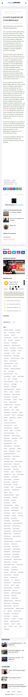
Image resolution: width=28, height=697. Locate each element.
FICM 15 (11, 430)
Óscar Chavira (7, 435)
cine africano (15, 616)
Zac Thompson (7, 616)
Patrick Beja (6, 595)
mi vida (13, 353)
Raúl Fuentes (6, 466)
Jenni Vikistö (13, 572)
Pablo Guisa (6, 592)
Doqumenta (17, 404)
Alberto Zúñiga (7, 525)
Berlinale (6, 417)
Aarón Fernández (15, 520)
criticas (14, 180)
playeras (19, 623)
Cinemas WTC (18, 541)
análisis (17, 409)
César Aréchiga (7, 546)
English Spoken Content (9, 389)
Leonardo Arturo (7, 582)
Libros (12, 487)
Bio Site (13, 691)
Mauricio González (8, 464)
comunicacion (7, 458)
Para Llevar (15, 337)
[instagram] (18, 252)
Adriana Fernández (16, 394)
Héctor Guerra (12, 448)
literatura (14, 515)
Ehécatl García (7, 551)
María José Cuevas (8, 587)
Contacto (19, 691)
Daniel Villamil (7, 482)
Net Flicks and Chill (16, 345)
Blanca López (7, 438)
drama (21, 337)
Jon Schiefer (15, 574)
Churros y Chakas (7, 479)
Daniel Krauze (16, 479)
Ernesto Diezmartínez (8, 381)
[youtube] (9, 252)
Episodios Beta (16, 554)
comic (15, 425)
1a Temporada (7, 415)
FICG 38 (19, 417)
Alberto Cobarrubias (18, 523)
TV (17, 433)
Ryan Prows (15, 605)
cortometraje (12, 348)
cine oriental (17, 430)
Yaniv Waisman (15, 613)
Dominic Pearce (7, 549)
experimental (7, 409)
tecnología (14, 378)
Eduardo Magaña (16, 549)
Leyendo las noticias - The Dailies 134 (15, 658)
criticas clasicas (13, 360)
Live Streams (18, 329)
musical (18, 451)
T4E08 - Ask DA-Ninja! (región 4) (16, 671)
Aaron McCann (7, 520)
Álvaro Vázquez (20, 474)
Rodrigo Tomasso (7, 605)
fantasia (15, 399)
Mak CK (12, 585)
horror (9, 378)
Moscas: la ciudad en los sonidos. (17, 219)
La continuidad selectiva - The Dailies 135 (17, 644)
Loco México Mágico (15, 212)
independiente (7, 412)
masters (5, 360)
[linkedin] (23, 252)
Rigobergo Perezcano (8, 600)
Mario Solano (14, 438)
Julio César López (14, 577)
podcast (13, 335)
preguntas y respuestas (16, 368)
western (14, 458)
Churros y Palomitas (18, 694)
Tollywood (9, 611)
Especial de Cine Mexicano (9, 182)
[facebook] (5, 252)
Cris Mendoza (14, 342)
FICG (5, 340)
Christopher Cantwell (8, 538)
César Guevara (15, 546)
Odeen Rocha (17, 464)
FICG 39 (5, 420)
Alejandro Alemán (13, 402)
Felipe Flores (15, 482)
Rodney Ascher (16, 603)
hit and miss (20, 348)
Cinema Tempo (7, 497)
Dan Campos (6, 23)
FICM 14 (5, 402)
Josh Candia (6, 507)
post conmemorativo (8, 373)
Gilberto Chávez (7, 562)
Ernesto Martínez (15, 556)
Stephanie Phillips (20, 608)
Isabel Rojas (6, 569)
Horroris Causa (20, 564)
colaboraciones (7, 474)
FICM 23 (14, 502)
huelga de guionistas (14, 621)
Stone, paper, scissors (14, 677)
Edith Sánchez (7, 397)
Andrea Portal (7, 476)
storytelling (6, 518)
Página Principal (7, 11)
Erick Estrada (7, 556)
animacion (6, 350)
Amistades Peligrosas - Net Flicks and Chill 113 (16, 651)
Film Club (16, 484)
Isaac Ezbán (14, 567)
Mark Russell (16, 469)
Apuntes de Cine (7, 528)
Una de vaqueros (7, 399)
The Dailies (6, 358)
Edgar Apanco (13, 417)
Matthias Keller (7, 590)
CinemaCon (14, 412)
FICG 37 (5, 448)
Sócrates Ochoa (16, 456)
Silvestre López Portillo (9, 608)
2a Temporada (20, 415)
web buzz (15, 366)
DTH (20, 466)
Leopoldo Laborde (16, 582)
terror (16, 626)
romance (6, 430)
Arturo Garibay (16, 528)
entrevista (17, 391)
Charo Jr (17, 495)
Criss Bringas (14, 466)
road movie (20, 515)
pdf (16, 183)
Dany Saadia (15, 397)
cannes (15, 440)
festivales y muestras (8, 183)
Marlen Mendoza (14, 510)
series (14, 474)
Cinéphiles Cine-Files (8, 404)
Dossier (5, 407)
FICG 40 (20, 412)
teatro (5, 626)
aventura (11, 391)
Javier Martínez (14, 569)
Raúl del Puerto (15, 598)
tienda (20, 626)
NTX (5, 378)
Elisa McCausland (16, 551)
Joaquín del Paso (7, 574)
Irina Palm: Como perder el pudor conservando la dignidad (17, 685)
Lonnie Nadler (18, 487)
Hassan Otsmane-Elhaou (9, 564)
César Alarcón (14, 543)
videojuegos (6, 629)
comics (19, 350)
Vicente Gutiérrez (17, 611)
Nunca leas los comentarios (10, 422)
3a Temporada (7, 394)
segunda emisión (18, 58)
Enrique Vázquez (7, 469)
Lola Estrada (6, 510)
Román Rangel (16, 355)
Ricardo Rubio (7, 489)
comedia (6, 348)
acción (20, 438)
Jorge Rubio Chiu (7, 355)
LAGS (22, 507)
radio (15, 443)
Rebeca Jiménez (7, 456)
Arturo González (7, 531)
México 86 (13, 225)
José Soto (6, 577)
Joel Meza (17, 505)
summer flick (7, 353)
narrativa (13, 623)
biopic (12, 471)
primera (5, 58)
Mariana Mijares (18, 461)
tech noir (11, 626)
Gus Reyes (15, 562)
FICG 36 (13, 415)
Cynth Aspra (6, 543)
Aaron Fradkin (14, 518)
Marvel (17, 585)
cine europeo (13, 350)
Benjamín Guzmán (8, 533)
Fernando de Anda (8, 559)
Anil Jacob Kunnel (16, 525)
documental (6, 342)
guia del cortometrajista (9, 433)
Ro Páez (13, 513)
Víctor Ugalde (7, 613)
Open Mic (18, 389)
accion (18, 353)
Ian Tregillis (6, 487)
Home (8, 691)
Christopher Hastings (8, 541)
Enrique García (7, 502)
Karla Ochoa (17, 580)
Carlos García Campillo (9, 495)
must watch (6, 335)
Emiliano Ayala (7, 554)
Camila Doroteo (7, 536)
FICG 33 (20, 399)
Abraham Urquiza (7, 523)
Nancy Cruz (15, 590)
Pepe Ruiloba (6, 598)
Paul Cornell (13, 595)
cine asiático (18, 471)
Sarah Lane (20, 513)
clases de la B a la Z (8, 425)
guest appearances (8, 443)
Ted (4, 611)
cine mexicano (15, 11)
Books (10, 492)
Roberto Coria (18, 600)
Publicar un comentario (9, 239)
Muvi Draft (6, 368)
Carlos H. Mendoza (17, 536)
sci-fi (16, 373)
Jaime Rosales (21, 376)
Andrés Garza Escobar (8, 461)
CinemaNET (14, 497)
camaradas (10, 340)
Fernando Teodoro (8, 484)
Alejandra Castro (15, 489)
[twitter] (14, 252)
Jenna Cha (6, 572)
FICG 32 (5, 391)
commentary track (8, 427)
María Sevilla (16, 587)
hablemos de (12, 451)
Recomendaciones (8, 440)
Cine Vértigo (13, 386)
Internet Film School (15, 358)
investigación (7, 515)
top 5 (5, 371)
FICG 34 (16, 407)
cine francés (6, 618)
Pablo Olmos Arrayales (16, 592)
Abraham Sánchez (8, 446)
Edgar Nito (13, 500)
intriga (14, 376)
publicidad (16, 427)
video (5, 332)
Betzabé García (17, 533)
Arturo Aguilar (17, 446)
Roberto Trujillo (7, 603)
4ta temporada (7, 376)
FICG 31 (10, 407)
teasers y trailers (7, 366)
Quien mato (6, 384)
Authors (5, 492)
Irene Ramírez (7, 567)
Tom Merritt (6, 471)
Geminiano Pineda (18, 559)
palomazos (17, 340)
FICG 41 (10, 420)
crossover (19, 448)
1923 (13, 409)
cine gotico (13, 618)
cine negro (20, 618)
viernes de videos (7, 337)
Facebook (7, 110)
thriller (16, 381)
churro (16, 363)
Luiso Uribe (6, 585)
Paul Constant (7, 513)
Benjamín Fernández (17, 531)
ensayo (5, 451)
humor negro (11, 371)
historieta (6, 621)
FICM (22, 358)
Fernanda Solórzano (8, 505)
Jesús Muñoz (21, 572)
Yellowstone (6, 386)
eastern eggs (14, 384)
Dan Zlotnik (6, 500)
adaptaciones (7, 345)
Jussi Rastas (6, 580)
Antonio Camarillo (16, 435)
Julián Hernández (15, 507)
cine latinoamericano (8, 363)
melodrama (6, 623)
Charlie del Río (15, 476)
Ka (12, 580)
